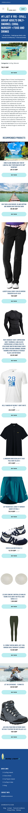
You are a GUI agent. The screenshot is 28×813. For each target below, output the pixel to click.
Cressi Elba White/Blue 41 (14, 548)
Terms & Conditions (19, 808)
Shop (23, 9)
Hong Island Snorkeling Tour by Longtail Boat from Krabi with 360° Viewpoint (14, 165)
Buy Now (14, 72)
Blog (5, 785)
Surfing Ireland (8, 772)
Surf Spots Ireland (9, 779)
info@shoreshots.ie (6, 2)
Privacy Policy (11, 810)
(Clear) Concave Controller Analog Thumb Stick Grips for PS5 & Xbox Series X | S (14, 596)
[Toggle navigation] (3, 8)
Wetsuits (16, 63)
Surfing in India (8, 782)
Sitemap (18, 810)
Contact (9, 808)
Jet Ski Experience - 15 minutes (14, 684)
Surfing (11, 63)
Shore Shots (7, 776)
